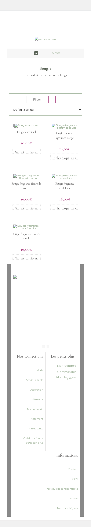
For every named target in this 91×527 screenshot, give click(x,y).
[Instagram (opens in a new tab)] (47, 20)
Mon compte (66, 365)
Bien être (37, 399)
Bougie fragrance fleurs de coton (26, 186)
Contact (73, 469)
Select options (26, 152)
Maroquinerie (35, 409)
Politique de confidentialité (62, 488)
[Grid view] (52, 99)
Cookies (73, 498)
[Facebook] (43, 346)
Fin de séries (36, 428)
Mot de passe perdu (66, 377)
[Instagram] (48, 346)
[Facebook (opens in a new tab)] (43, 20)
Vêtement (37, 418)
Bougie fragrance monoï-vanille (26, 236)
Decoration (36, 389)
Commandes (66, 371)
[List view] (61, 99)
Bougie (64, 75)
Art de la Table (34, 379)
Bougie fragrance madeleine (64, 186)
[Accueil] (24, 75)
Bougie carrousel (26, 132)
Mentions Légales (67, 508)
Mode (40, 370)
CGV (75, 479)
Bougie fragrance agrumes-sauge (64, 136)
